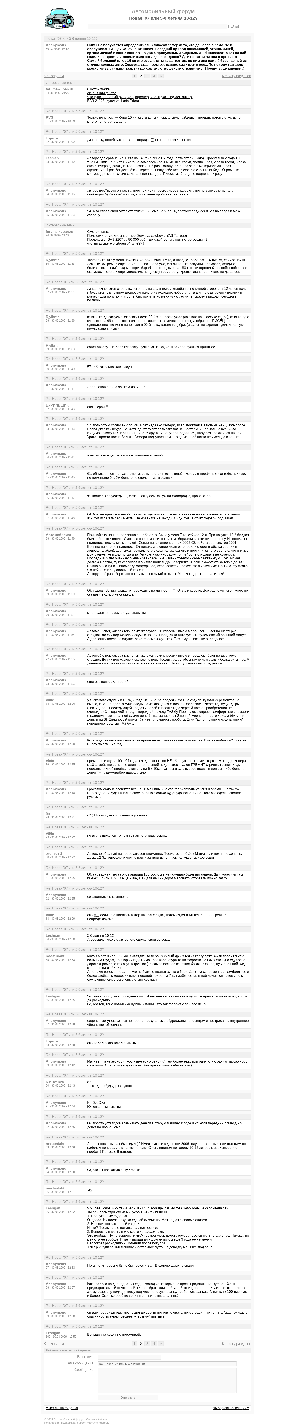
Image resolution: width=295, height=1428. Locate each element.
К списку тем (54, 76)
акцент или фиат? (101, 93)
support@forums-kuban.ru (93, 1422)
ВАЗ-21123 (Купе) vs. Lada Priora (113, 101)
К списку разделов (236, 76)
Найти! (233, 26)
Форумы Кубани (96, 1419)
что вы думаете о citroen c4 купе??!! (115, 243)
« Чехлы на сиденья (62, 1408)
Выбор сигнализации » (231, 1408)
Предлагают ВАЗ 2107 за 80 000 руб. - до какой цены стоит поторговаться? (147, 239)
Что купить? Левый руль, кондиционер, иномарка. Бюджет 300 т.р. (140, 97)
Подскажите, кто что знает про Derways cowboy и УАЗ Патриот (137, 235)
